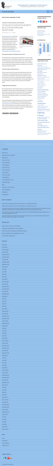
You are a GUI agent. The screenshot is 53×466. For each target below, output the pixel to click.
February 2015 (5, 370)
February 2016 (5, 340)
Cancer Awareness (41, 78)
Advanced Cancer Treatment (44, 68)
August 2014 (5, 385)
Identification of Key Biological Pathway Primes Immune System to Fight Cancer (25, 209)
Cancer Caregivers (6, 162)
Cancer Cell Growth (41, 84)
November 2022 (5, 257)
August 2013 (5, 414)
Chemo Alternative (41, 107)
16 (40, 49)
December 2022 (5, 254)
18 (44, 49)
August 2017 (5, 296)
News (3, 184)
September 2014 (5, 382)
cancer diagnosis (40, 86)
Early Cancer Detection (46, 110)
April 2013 (4, 424)
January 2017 (5, 313)
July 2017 (4, 298)
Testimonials (41, 35)
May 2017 (4, 303)
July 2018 (4, 269)
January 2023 (5, 252)
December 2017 (5, 286)
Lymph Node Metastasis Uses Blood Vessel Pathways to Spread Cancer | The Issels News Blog (22, 215)
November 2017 (5, 289)
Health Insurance (46, 117)
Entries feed (4, 440)
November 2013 (5, 407)
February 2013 (5, 429)
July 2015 (4, 357)
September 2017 (5, 293)
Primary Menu (51, 11)
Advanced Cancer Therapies (42, 66)
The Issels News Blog (8, 11)
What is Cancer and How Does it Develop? (11, 226)
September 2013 (5, 412)
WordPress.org (5, 445)
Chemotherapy (41, 109)
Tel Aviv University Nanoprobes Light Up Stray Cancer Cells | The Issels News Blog (19, 212)
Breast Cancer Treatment (41, 77)
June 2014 (4, 389)
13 (48, 47)
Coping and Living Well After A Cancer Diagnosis (12, 228)
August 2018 (5, 266)
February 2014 (5, 399)
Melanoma (45, 130)
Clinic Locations (41, 31)
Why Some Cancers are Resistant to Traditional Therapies (14, 230)
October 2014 (5, 380)
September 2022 (5, 262)
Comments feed (5, 443)
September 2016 (5, 323)
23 (40, 51)
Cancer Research (20, 22)
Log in (3, 438)
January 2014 (5, 402)
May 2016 (4, 333)
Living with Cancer (6, 182)
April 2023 (4, 244)
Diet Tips (39, 110)
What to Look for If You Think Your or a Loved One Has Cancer (23, 203)
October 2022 (5, 259)
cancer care (5, 113)
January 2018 (5, 284)
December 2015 (5, 345)
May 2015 (4, 362)
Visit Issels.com (41, 30)
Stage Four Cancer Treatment (8, 187)
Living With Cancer (42, 125)
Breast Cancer (41, 76)
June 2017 (4, 301)
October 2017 (5, 291)
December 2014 (5, 375)
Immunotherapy (42, 120)
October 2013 (5, 409)
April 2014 (4, 394)
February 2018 (5, 281)
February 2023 (5, 249)
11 (44, 47)
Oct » (49, 55)
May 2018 (4, 274)
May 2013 (4, 421)
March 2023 (4, 247)
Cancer (48, 77)
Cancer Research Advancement (41, 97)
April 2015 (4, 365)
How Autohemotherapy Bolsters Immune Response (16, 27)
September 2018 (5, 264)
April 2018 (4, 276)
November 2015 (5, 348)
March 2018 (4, 279)
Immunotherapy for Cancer (44, 34)
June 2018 (4, 271)
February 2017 (5, 311)
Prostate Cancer (40, 134)
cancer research (42, 95)
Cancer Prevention (41, 93)
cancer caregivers (40, 81)
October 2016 (5, 321)
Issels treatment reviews (8, 103)
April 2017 (4, 306)
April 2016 (4, 335)
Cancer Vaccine (5, 172)
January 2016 (5, 343)
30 (40, 53)
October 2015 (5, 350)
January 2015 (5, 372)
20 (48, 49)
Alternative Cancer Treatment (9, 22)
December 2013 (5, 404)
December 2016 (5, 316)
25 (44, 51)
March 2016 (4, 338)
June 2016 (4, 330)
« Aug (39, 55)
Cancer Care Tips (40, 83)
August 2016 (5, 325)
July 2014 (4, 387)
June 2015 (4, 360)
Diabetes (48, 109)
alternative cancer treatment (42, 73)
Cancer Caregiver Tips (41, 82)
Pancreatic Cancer (40, 133)
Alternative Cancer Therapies (42, 70)
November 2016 (5, 318)
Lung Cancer (40, 130)
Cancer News (41, 91)
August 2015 (5, 355)
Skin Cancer (46, 134)
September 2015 (5, 353)
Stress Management (6, 189)
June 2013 (4, 419)
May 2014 (4, 392)
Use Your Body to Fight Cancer (8, 235)
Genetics (39, 117)
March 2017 (4, 308)
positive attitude (47, 133)
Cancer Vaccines (40, 105)
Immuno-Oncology (42, 118)
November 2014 (5, 377)
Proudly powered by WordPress (8, 464)
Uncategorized (5, 194)
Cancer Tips (39, 99)
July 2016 (4, 328)
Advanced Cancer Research (42, 64)
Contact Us (40, 32)
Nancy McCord (5, 203)
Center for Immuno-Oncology (42, 106)
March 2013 (4, 426)
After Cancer (5, 152)
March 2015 (4, 367)
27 (48, 51)
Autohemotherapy (6, 36)
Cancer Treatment (14, 113)
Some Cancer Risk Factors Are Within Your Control (13, 233)
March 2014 (4, 397)
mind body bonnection (41, 132)
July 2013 (4, 416)
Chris (14, 32)
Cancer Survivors (5, 167)
